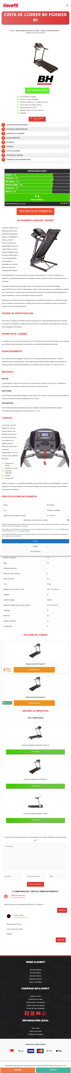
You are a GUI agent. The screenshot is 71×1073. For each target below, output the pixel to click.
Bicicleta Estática (35, 976)
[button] (68, 520)
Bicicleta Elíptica (35, 973)
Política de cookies (54, 529)
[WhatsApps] (44, 1013)
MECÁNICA (10, 142)
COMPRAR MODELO (34, 670)
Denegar (35, 546)
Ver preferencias (35, 551)
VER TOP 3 (53, 1070)
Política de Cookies (35, 1031)
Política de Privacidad (16, 531)
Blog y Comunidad (35, 982)
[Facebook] (27, 1013)
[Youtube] (38, 1013)
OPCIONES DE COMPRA (14, 155)
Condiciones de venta (35, 999)
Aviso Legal (35, 1028)
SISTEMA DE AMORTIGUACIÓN (16, 129)
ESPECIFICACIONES (13, 151)
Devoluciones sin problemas (35, 1002)
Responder (62, 910)
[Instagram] (32, 1013)
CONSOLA (9, 146)
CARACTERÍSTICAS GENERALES (17, 125)
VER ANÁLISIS (35, 751)
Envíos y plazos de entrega (35, 1005)
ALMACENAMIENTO (13, 138)
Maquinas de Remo (35, 979)
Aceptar (35, 541)
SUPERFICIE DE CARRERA (15, 133)
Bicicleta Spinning (35, 970)
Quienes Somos (35, 996)
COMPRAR (17, 1070)
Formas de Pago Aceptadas (35, 1008)
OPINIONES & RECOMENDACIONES (18, 159)
